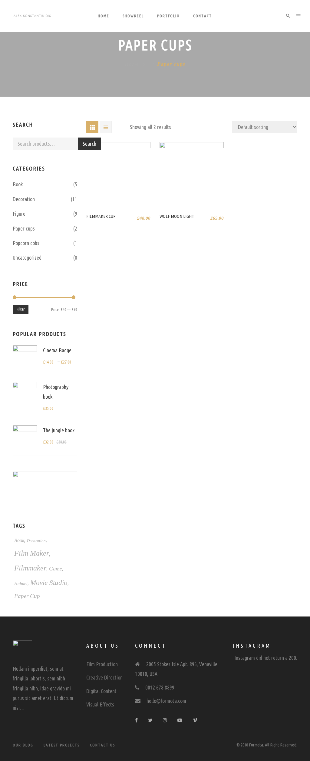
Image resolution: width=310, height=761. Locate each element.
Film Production (102, 664)
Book (18, 184)
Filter (21, 309)
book (19, 540)
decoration (36, 540)
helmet (21, 583)
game (55, 569)
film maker (31, 553)
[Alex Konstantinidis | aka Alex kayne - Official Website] (32, 16)
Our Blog (23, 745)
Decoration (24, 199)
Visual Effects (100, 704)
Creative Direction (104, 677)
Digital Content (101, 691)
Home (103, 16)
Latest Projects (62, 745)
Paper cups (24, 228)
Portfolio (168, 16)
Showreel (133, 16)
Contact (202, 16)
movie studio (49, 583)
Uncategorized (27, 257)
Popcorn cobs (26, 243)
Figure (19, 214)
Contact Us (102, 745)
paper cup (27, 596)
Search (89, 144)
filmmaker (30, 568)
